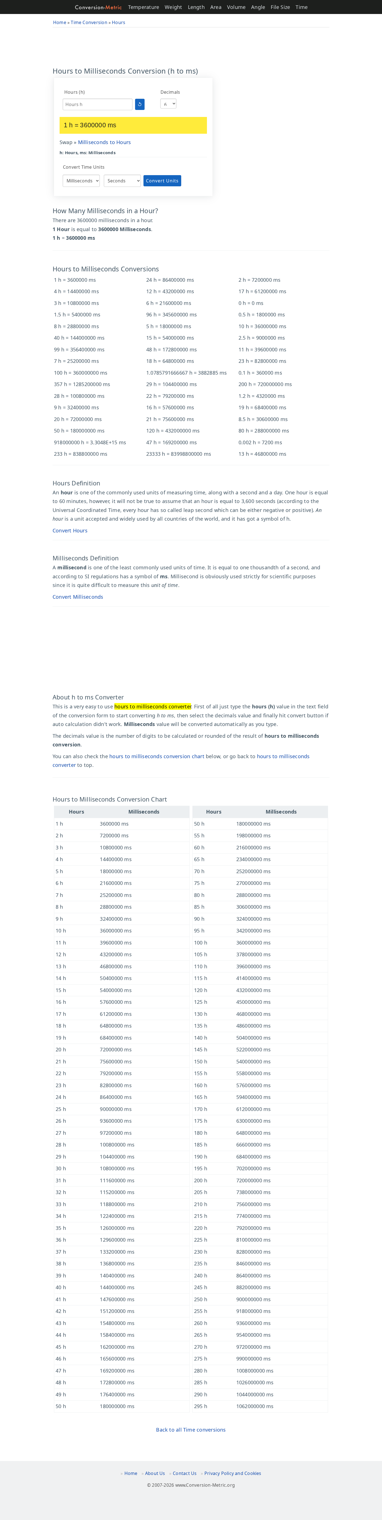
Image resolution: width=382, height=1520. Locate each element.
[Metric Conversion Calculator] (98, 7)
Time (302, 7)
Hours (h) (74, 92)
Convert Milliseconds (78, 596)
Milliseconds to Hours (104, 142)
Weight (173, 7)
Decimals (170, 92)
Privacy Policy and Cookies (232, 1473)
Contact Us (185, 1473)
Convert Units (162, 181)
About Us (155, 1473)
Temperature (143, 7)
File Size (280, 7)
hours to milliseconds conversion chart (156, 756)
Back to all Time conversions (191, 1429)
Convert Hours (70, 530)
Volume (236, 7)
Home (131, 1473)
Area (215, 7)
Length (196, 7)
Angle (258, 7)
